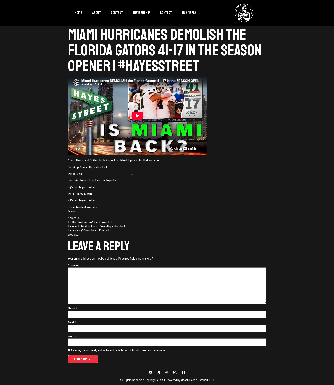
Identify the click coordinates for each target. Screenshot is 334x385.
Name (72, 308)
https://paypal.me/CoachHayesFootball (107, 173)
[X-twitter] (159, 372)
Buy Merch (189, 12)
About (96, 12)
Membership (141, 12)
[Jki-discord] (167, 372)
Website (73, 336)
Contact (166, 12)
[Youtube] (150, 372)
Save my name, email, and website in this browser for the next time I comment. (118, 350)
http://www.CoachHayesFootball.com (101, 234)
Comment (74, 265)
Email (72, 322)
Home (78, 12)
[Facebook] (183, 372)
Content (117, 12)
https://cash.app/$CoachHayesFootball (131, 167)
